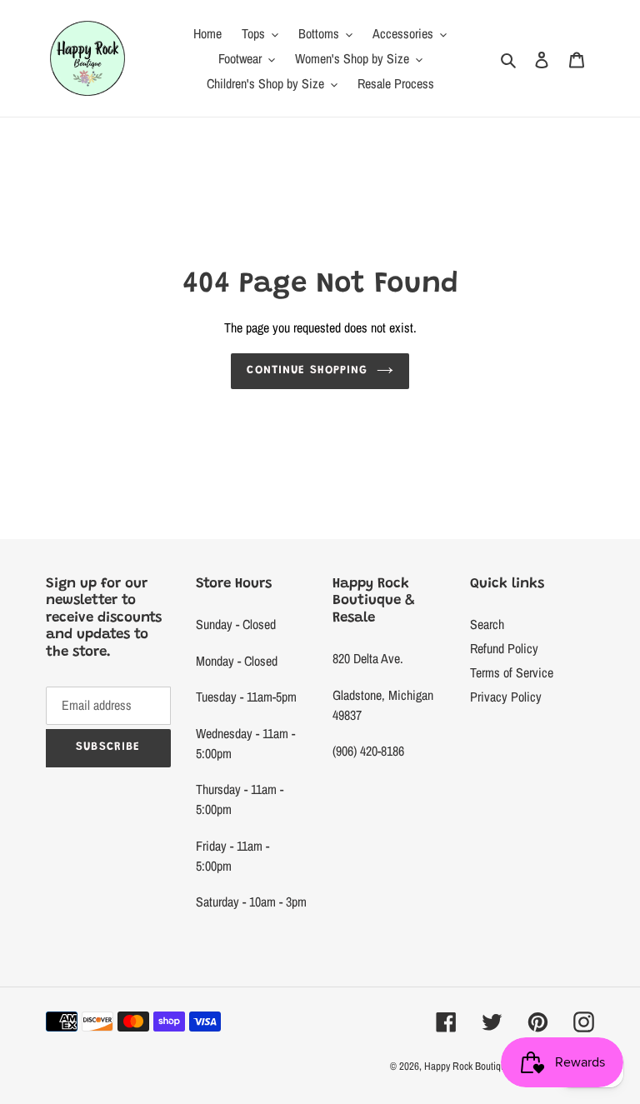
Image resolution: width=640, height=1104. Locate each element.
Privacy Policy (506, 696)
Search (487, 624)
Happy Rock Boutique (467, 1066)
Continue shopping (307, 371)
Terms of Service (511, 672)
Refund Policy (504, 648)
